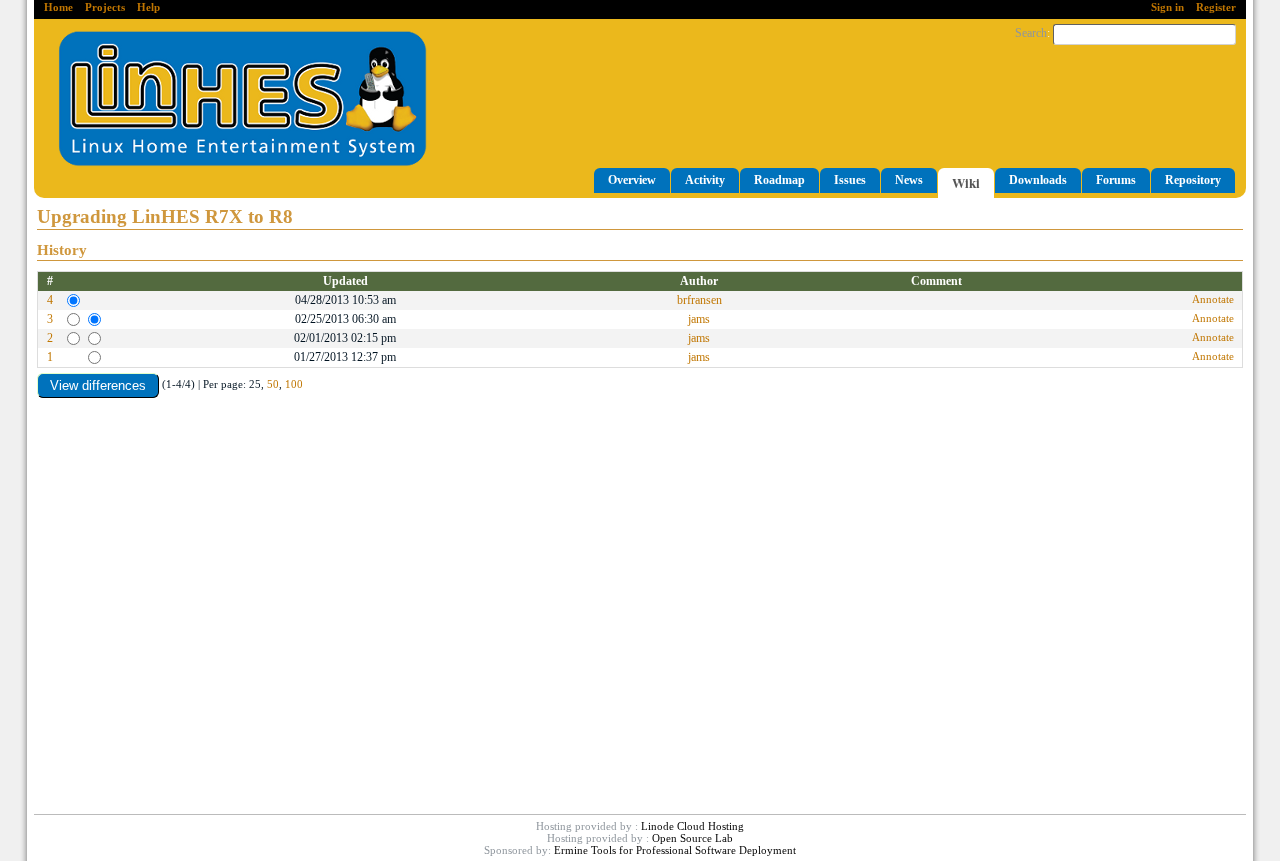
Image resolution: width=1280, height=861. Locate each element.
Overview (632, 180)
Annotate (1213, 299)
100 (294, 384)
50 (273, 384)
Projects (105, 7)
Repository (1193, 180)
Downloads (1038, 180)
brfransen (699, 300)
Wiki (966, 183)
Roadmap (779, 180)
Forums (1116, 180)
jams (699, 319)
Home (58, 7)
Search (1031, 33)
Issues (850, 180)
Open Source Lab (692, 838)
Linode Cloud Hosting (692, 826)
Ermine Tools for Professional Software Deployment (675, 850)
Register (1216, 7)
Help (148, 7)
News (909, 180)
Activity (705, 180)
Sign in (1167, 7)
